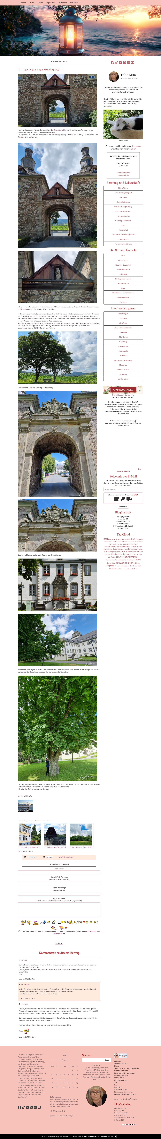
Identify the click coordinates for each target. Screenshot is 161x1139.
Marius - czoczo (123, 370)
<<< (52, 1060)
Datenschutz (62, 3)
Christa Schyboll (59, 1111)
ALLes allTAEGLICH (121, 1064)
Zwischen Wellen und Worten (124, 1073)
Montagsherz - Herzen (123, 279)
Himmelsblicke (123, 283)
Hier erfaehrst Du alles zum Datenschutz (95, 1136)
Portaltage (123, 302)
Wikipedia (23, 309)
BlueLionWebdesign (66, 1116)
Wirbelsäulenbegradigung (123, 207)
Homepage (136, 146)
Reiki (123, 225)
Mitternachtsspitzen (121, 1075)
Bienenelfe (123, 332)
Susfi (116, 1085)
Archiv (32, 3)
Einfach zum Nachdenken (123, 1092)
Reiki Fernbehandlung (123, 211)
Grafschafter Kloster (61, 130)
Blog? (133, 149)
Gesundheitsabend (123, 202)
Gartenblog (123, 342)
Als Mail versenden (66, 857)
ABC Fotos (123, 323)
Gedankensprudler (120, 1089)
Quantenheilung (123, 239)
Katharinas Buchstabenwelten (124, 1094)
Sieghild (26, 984)
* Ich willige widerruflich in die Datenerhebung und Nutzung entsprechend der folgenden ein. (60, 932)
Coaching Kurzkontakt (123, 221)
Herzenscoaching (123, 216)
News (123, 256)
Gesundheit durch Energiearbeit (123, 235)
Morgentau (123, 365)
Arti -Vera (123, 318)
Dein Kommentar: (59, 899)
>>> (76, 1060)
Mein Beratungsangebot (123, 193)
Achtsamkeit (123, 230)
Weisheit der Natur (123, 269)
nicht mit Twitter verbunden (44, 857)
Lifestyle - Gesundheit (123, 265)
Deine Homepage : (59, 889)
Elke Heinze (123, 337)
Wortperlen (123, 374)
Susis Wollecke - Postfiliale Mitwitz (126, 1068)
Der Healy (123, 197)
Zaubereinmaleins (120, 1080)
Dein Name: (59, 869)
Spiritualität (123, 274)
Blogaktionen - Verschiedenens (123, 293)
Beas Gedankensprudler (123, 328)
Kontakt (40, 3)
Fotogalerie (74, 3)
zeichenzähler (123, 379)
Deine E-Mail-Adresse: (59, 878)
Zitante (116, 1066)
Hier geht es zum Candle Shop (123, 395)
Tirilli (115, 1082)
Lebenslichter (119, 1078)
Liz (19, 851)
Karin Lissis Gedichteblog (123, 360)
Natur (123, 288)
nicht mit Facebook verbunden (24, 857)
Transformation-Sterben (123, 244)
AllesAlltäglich (123, 314)
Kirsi (25, 960)
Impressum (50, 3)
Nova (26, 1004)
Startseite (23, 3)
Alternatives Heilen (123, 297)
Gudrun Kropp (123, 346)
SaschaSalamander (121, 1071)
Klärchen (123, 356)
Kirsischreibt (123, 351)
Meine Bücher (123, 188)
